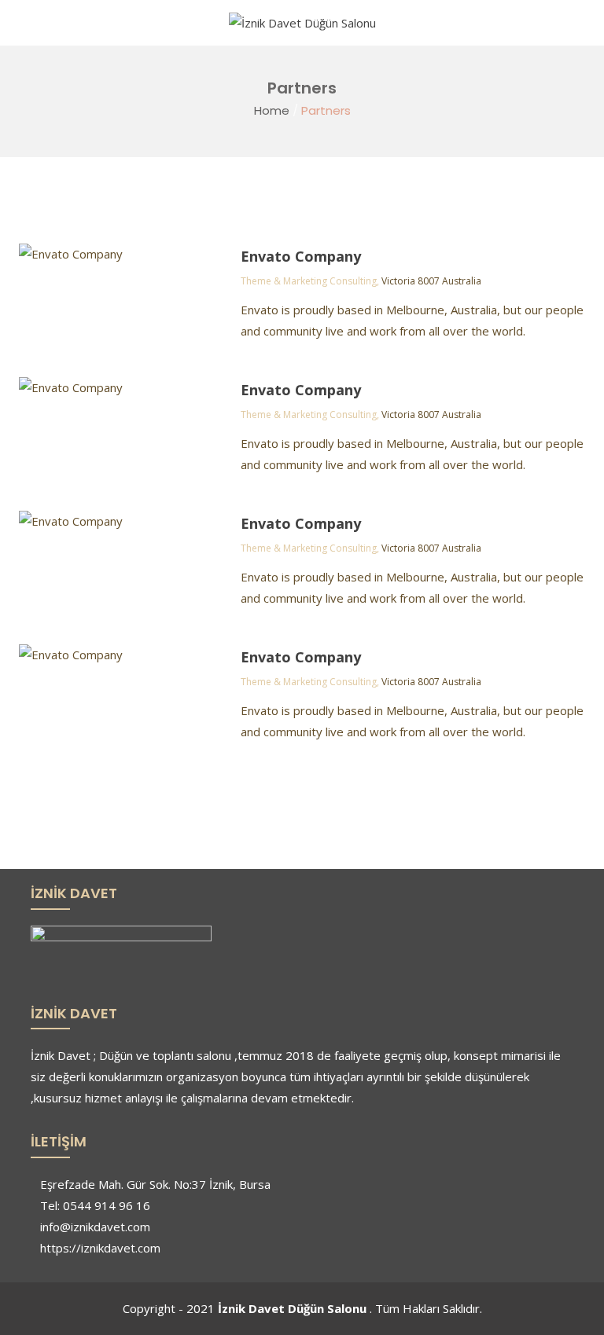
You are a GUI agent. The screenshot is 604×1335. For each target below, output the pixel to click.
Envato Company (301, 256)
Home (271, 110)
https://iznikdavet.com (100, 1248)
